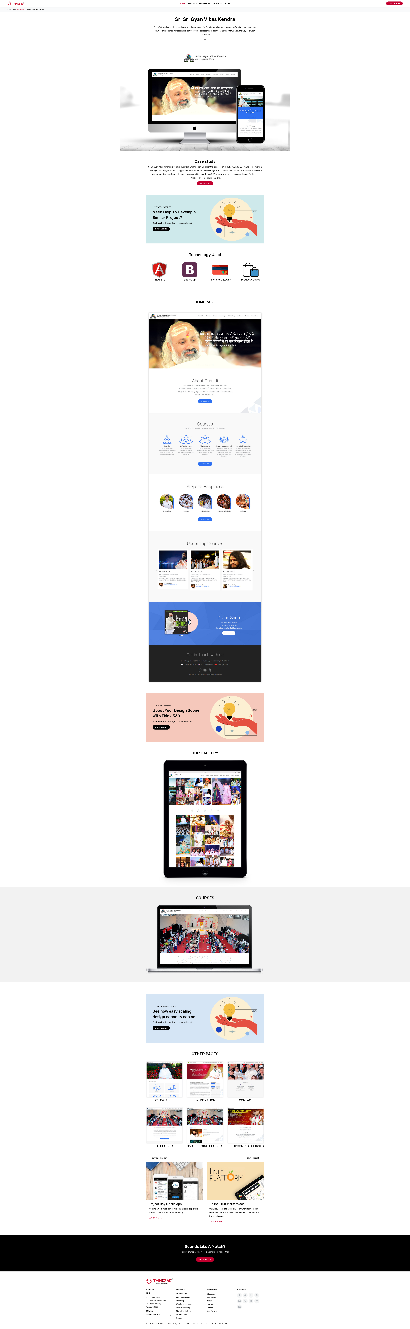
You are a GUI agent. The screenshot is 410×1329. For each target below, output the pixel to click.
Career (179, 1318)
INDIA (148, 1293)
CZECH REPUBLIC (153, 1315)
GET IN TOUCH (205, 1260)
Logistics (210, 1304)
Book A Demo (161, 229)
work (24, 9)
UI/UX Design (181, 1294)
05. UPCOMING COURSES (205, 1146)
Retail (209, 1301)
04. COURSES (164, 1146)
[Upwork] (251, 1301)
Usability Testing (183, 1308)
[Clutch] (256, 1301)
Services (192, 3)
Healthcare (211, 1297)
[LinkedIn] (251, 1295)
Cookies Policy (224, 1324)
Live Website (205, 183)
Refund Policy (215, 1324)
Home (18, 9)
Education (211, 1294)
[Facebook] (239, 1295)
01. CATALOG (164, 1100)
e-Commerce (181, 1314)
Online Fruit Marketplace (227, 1204)
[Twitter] (245, 1295)
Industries (204, 3)
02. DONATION (205, 1100)
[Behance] (245, 1301)
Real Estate (212, 1311)
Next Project (252, 1158)
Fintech (210, 1308)
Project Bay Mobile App (165, 1204)
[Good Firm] (239, 1306)
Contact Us (394, 3)
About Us (218, 3)
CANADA (149, 1311)
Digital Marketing (183, 1311)
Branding (180, 1301)
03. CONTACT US (246, 1100)
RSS (187, 1324)
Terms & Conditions (194, 1324)
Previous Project (159, 1158)
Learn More (155, 1218)
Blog (227, 3)
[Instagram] (239, 1301)
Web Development (184, 1304)
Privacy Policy (205, 1324)
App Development (183, 1297)
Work (182, 3)
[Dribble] (256, 1295)
